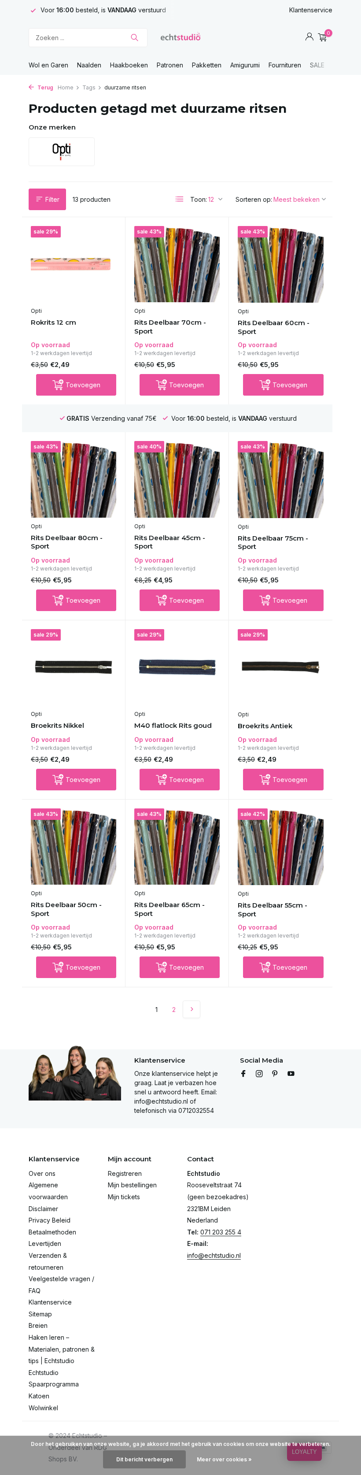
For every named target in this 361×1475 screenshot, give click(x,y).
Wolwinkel (43, 1408)
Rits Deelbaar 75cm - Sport (273, 542)
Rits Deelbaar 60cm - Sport (273, 327)
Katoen (39, 1396)
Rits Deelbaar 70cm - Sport (170, 326)
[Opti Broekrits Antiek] (281, 667)
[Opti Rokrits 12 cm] (73, 264)
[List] (180, 199)
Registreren (125, 1173)
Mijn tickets (124, 1197)
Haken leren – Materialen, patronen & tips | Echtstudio (62, 1349)
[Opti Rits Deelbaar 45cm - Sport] (177, 479)
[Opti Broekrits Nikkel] (73, 667)
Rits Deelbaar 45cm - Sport (169, 542)
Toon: (198, 199)
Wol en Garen (48, 65)
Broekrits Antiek (265, 726)
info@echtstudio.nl (214, 1255)
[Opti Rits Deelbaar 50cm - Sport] (73, 846)
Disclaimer (43, 1208)
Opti (36, 311)
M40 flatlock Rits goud (173, 725)
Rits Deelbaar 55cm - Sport (272, 909)
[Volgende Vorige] (191, 1009)
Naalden (89, 65)
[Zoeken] (134, 37)
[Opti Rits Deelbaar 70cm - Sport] (177, 264)
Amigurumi (245, 65)
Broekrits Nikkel (57, 725)
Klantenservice (310, 10)
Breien (38, 1325)
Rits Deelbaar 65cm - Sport (169, 909)
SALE (317, 65)
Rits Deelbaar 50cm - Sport (66, 909)
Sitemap (40, 1314)
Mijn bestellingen (132, 1185)
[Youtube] (291, 1074)
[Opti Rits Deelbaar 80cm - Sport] (73, 479)
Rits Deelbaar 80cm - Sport (67, 542)
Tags (89, 87)
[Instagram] (259, 1074)
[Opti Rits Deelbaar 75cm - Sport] (281, 479)
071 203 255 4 (220, 1232)
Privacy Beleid (49, 1220)
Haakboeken (129, 65)
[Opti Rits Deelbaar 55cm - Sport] (281, 846)
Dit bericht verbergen (144, 1459)
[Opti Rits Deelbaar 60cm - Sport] (281, 264)
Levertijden (45, 1243)
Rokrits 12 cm (53, 322)
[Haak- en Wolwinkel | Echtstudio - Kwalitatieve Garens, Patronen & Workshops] (180, 37)
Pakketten (206, 65)
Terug (44, 87)
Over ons (42, 1173)
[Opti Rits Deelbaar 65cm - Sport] (177, 846)
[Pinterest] (275, 1074)
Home (66, 87)
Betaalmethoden (52, 1232)
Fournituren (285, 65)
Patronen (170, 65)
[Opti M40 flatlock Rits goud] (177, 667)
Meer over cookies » (224, 1459)
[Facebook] (243, 1074)
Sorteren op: (254, 199)
